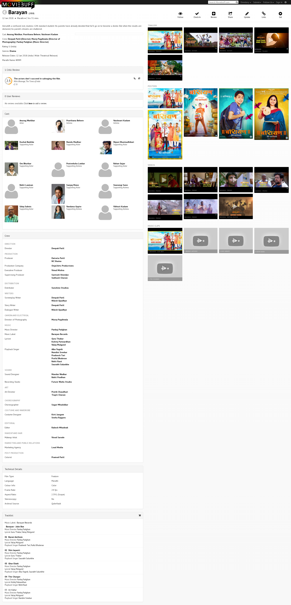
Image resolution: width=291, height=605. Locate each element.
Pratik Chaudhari (60, 391)
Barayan (17, 12)
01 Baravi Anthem (14, 537)
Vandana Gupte (73, 206)
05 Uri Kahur (11, 589)
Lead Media (57, 447)
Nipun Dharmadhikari (123, 142)
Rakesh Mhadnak (60, 427)
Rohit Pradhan (58, 377)
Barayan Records (60, 334)
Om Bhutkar (25, 163)
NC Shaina (56, 261)
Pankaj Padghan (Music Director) (33, 42)
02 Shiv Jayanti (12, 550)
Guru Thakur (58, 338)
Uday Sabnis (25, 206)
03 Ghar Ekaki (12, 563)
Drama (13, 51)
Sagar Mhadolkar (60, 404)
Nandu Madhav (73, 142)
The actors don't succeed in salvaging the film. (37, 78)
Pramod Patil (58, 457)
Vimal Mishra (58, 270)
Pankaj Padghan (59, 329)
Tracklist (9, 515)
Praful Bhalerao (59, 358)
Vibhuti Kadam (120, 206)
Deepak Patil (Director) (19, 39)
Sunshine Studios (60, 287)
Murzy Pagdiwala (60, 319)
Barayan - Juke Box (14, 526)
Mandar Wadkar (59, 374)
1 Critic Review (12, 69)
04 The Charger (12, 576)
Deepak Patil (58, 248)
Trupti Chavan (58, 394)
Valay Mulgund (59, 344)
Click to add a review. (35, 103)
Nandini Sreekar (59, 352)
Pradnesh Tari (58, 355)
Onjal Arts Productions (63, 265)
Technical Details (13, 469)
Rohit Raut (57, 361)
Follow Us (267, 2)
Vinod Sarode (58, 437)
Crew (7, 235)
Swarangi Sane (120, 185)
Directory (245, 2)
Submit (256, 2)
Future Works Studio (62, 381)
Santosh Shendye (60, 274)
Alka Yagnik (57, 349)
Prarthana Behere (31, 34)
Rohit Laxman (26, 185)
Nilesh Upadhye (59, 300)
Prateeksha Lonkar (75, 163)
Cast (7, 113)
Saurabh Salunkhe (60, 364)
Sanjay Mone (72, 185)
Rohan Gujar (119, 163)
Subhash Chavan (60, 277)
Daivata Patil (58, 258)
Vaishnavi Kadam (49, 34)
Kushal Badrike (27, 142)
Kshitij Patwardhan (61, 341)
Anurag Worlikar (14, 34)
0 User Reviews (12, 96)
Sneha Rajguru (59, 417)
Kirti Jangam (58, 414)
